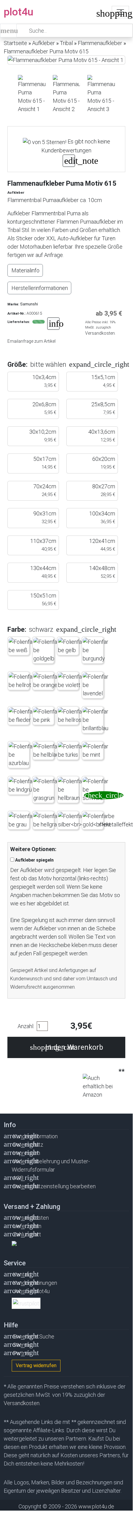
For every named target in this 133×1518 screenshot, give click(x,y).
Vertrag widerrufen (36, 1365)
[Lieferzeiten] (53, 324)
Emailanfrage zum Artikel (31, 341)
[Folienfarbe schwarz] (96, 789)
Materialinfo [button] (25, 270)
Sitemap (23, 1345)
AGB (18, 1178)
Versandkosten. (100, 333)
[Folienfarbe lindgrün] (22, 785)
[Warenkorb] (101, 14)
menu (8, 31)
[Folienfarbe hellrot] (22, 680)
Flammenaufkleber (100, 43)
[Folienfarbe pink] (46, 715)
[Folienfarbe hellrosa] (71, 715)
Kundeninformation (35, 1136)
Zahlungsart (27, 1234)
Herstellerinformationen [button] (39, 288)
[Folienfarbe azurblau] (22, 754)
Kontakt (22, 1274)
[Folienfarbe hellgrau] (46, 820)
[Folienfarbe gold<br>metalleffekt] (108, 820)
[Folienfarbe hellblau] (46, 750)
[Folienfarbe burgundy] (96, 650)
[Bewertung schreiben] (69, 161)
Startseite (15, 43)
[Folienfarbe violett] (71, 680)
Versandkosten (31, 1217)
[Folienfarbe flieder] (22, 715)
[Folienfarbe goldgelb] (46, 650)
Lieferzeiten (27, 1226)
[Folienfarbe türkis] (71, 750)
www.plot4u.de (96, 1506)
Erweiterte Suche (33, 1336)
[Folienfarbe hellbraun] (71, 789)
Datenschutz (28, 1144)
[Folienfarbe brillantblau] (96, 719)
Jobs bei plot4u (31, 1291)
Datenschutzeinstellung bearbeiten (54, 1186)
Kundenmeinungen (35, 1283)
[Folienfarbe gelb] (71, 646)
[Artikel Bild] (31, 94)
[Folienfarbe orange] (46, 680)
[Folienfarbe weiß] (22, 646)
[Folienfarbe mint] (96, 750)
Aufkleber (43, 43)
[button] (77, 364)
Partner (22, 1353)
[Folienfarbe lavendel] (96, 684)
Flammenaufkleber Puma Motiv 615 (46, 51)
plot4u (18, 12)
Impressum (26, 1153)
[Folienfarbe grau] (22, 820)
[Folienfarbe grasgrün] (46, 789)
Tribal (66, 43)
